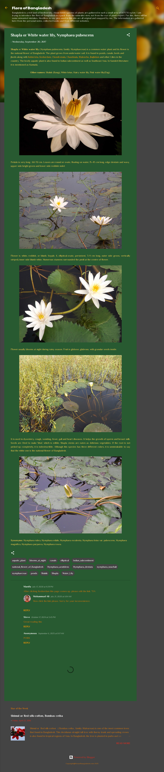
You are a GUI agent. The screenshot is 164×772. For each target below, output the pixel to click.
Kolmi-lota (33, 57)
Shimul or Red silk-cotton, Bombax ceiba (37, 715)
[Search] (158, 9)
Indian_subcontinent (83, 560)
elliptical (65, 560)
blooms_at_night (38, 560)
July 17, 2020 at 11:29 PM (42, 586)
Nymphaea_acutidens (58, 566)
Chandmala (72, 57)
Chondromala (59, 57)
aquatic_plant (18, 560)
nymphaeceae (19, 573)
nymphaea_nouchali (107, 566)
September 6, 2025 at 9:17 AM (51, 633)
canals (53, 560)
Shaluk (44, 573)
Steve (27, 617)
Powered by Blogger (84, 757)
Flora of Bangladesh (32, 7)
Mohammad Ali (41, 596)
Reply (27, 610)
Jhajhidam (94, 57)
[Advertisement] (149, 76)
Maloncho (84, 57)
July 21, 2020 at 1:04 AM (61, 596)
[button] (128, 35)
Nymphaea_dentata (83, 566)
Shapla (55, 573)
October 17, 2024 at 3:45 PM (43, 617)
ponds (34, 573)
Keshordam (45, 57)
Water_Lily (67, 573)
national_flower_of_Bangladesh (27, 566)
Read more (123, 743)
